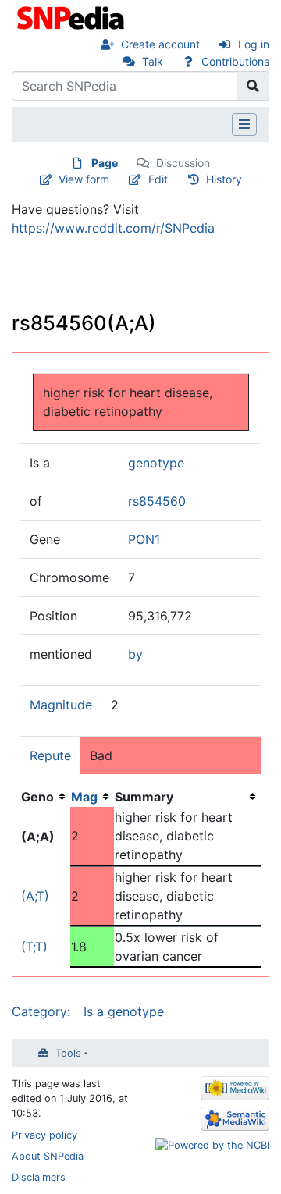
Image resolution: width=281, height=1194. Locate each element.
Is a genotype (124, 1011)
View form (84, 179)
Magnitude (61, 704)
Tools (68, 1053)
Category (39, 1011)
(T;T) (34, 946)
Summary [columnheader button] (144, 797)
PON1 (144, 539)
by (135, 654)
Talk (152, 61)
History (224, 179)
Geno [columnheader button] (37, 797)
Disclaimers (39, 1177)
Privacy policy (44, 1135)
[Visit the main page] (72, 16)
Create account (160, 44)
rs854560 (157, 501)
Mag (84, 797)
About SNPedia (48, 1156)
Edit (158, 179)
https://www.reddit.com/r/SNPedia (113, 228)
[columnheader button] (92, 797)
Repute (50, 755)
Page (104, 162)
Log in (253, 44)
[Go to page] (253, 86)
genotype (156, 463)
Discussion (183, 162)
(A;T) (35, 896)
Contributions (235, 61)
